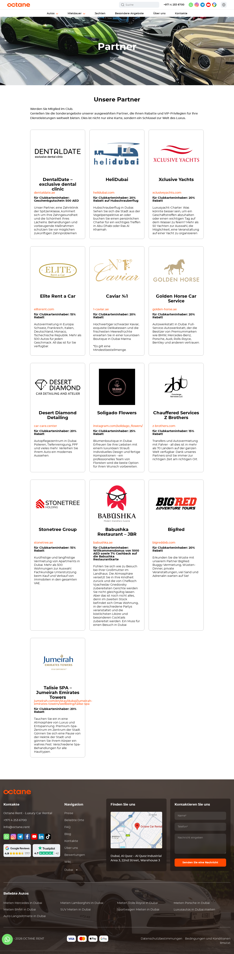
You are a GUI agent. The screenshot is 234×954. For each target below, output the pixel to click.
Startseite (117, 58)
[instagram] (197, 5)
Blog (67, 834)
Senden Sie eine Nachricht (200, 862)
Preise (68, 813)
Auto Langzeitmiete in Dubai (24, 916)
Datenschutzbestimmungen (161, 938)
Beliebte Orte (74, 820)
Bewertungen (74, 854)
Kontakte (71, 841)
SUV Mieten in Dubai (75, 909)
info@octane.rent (16, 827)
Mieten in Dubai (22, 903)
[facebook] (27, 837)
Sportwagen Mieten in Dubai (138, 909)
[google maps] (214, 5)
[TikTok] (48, 837)
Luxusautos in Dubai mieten (194, 909)
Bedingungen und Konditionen (208, 938)
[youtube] (208, 5)
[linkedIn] (41, 837)
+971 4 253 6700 (174, 4)
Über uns (71, 847)
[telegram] (202, 5)
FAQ (67, 827)
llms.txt (225, 943)
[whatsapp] (191, 5)
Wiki (67, 861)
